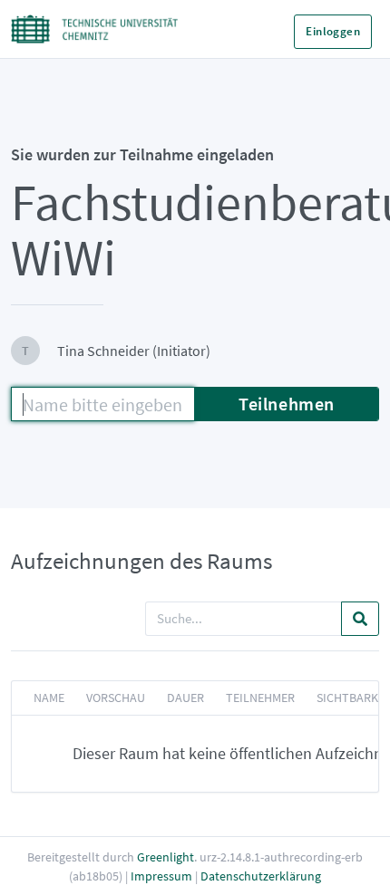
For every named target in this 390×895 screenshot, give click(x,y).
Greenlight (165, 857)
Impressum (161, 876)
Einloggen (333, 31)
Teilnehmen (287, 403)
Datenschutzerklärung (260, 876)
